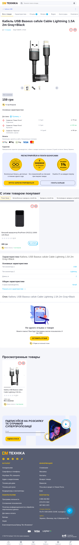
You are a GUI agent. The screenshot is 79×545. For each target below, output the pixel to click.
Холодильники (7, 468)
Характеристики (20, 14)
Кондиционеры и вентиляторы (13, 491)
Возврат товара (45, 479)
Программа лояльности (10, 499)
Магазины (43, 471)
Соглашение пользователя (12, 503)
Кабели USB (8, 9)
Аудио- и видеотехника (10, 479)
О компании (44, 468)
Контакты (43, 475)
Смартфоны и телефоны (11, 471)
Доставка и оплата (9, 513)
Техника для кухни (8, 487)
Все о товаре (7, 14)
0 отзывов (8, 30)
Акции (4, 521)
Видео (53, 14)
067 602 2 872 (44, 505)
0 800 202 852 (44, 499)
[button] (56, 87)
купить (34, 243)
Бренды (5, 517)
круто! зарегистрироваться (21, 183)
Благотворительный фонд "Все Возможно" (17, 525)
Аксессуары (63, 14)
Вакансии (43, 483)
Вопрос (44, 14)
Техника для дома (8, 483)
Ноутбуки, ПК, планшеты (11, 475)
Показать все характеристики (12, 289)
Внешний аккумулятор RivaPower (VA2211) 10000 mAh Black (19, 234)
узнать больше (58, 183)
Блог (41, 491)
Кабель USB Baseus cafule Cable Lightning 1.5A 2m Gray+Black (13, 391)
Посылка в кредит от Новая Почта (52, 487)
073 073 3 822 (44, 502)
